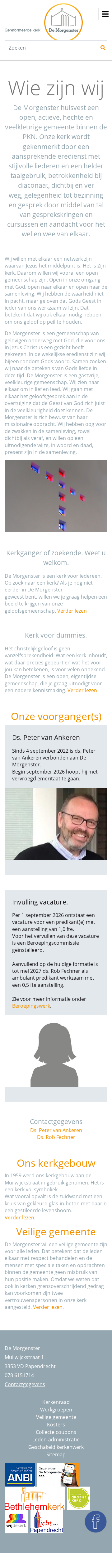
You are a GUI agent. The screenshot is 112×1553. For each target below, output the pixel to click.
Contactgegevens (25, 1384)
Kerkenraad (56, 1402)
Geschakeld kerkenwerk (56, 1447)
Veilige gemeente (56, 1417)
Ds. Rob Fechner (56, 1137)
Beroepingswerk (31, 1005)
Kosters (56, 1424)
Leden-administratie (56, 1439)
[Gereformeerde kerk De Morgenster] (53, 17)
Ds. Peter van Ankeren (56, 1130)
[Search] (103, 48)
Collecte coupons (56, 1432)
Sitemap (56, 1454)
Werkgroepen (56, 1409)
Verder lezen (72, 610)
